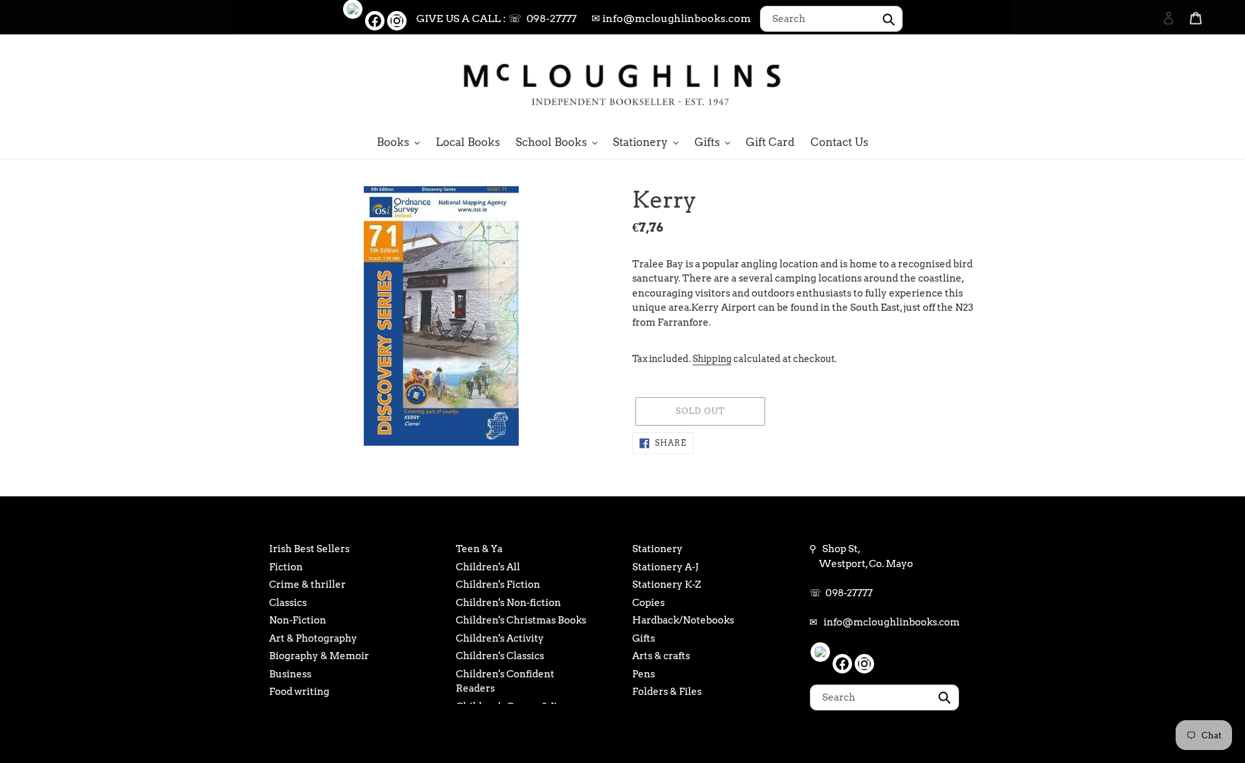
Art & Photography (313, 638)
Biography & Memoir (319, 656)
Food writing (299, 691)
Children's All (488, 567)
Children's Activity (500, 638)
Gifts (643, 638)
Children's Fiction (498, 584)
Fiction (286, 567)
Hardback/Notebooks (683, 620)
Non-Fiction (297, 620)
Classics (288, 603)
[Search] (1151, 82)
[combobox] (831, 19)
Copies (648, 603)
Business (290, 674)
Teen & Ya (479, 549)
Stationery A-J (665, 567)
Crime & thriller (307, 584)
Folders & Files (667, 691)
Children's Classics (500, 656)
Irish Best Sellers (309, 549)
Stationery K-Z (666, 584)
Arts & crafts (661, 656)
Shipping (712, 359)
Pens (643, 674)
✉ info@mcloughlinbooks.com (671, 18)
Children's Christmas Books (521, 620)
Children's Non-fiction (508, 603)
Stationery (657, 549)
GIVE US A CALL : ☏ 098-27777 (496, 18)
